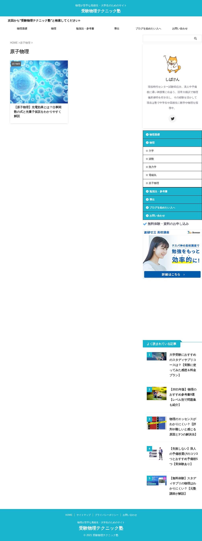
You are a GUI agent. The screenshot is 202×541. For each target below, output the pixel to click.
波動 (151, 158)
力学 (151, 150)
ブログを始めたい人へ (148, 28)
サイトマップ (84, 515)
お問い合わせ (180, 28)
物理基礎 (22, 28)
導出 (116, 28)
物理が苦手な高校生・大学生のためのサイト (101, 522)
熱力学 (152, 166)
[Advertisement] (172, 307)
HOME (68, 515)
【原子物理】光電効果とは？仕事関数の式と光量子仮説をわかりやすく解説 (37, 111)
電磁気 (152, 174)
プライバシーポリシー (107, 515)
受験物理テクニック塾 (101, 11)
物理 (53, 28)
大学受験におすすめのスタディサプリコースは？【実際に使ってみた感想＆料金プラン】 (182, 365)
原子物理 (154, 183)
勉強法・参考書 (85, 28)
